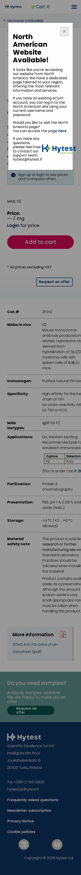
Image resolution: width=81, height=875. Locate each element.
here (62, 130)
